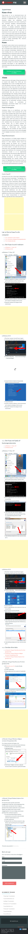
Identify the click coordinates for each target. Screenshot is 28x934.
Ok (20, 929)
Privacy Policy (21, 927)
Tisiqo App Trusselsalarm (9, 896)
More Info (24, 929)
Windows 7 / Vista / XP (10, 247)
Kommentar (4, 865)
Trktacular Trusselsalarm (9, 908)
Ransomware (15, 846)
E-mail (3, 861)
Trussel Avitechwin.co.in (8, 898)
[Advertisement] (14, 205)
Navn (3, 856)
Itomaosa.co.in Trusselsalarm (9, 903)
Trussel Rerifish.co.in (8, 906)
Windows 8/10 (9, 249)
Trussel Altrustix (7, 913)
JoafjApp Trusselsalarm (8, 901)
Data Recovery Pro (10, 666)
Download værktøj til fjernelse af (14, 71)
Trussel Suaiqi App (7, 911)
